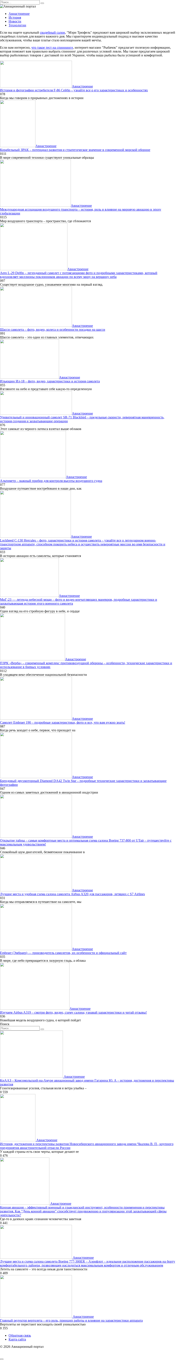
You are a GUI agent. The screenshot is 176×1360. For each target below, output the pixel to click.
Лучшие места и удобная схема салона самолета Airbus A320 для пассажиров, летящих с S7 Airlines (72, 894)
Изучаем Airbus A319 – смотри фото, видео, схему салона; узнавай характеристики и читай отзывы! (73, 1012)
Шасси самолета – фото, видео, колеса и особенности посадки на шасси (52, 329)
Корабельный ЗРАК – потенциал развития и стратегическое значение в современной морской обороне (75, 150)
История (15, 17)
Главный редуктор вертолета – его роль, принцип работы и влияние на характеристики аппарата (71, 1320)
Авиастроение (19, 13)
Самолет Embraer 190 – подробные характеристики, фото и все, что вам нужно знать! (62, 722)
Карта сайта (17, 1339)
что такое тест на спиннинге (52, 47)
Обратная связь (20, 1335)
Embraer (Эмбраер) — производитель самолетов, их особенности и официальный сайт (63, 953)
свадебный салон (52, 32)
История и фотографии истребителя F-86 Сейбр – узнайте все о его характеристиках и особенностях (74, 90)
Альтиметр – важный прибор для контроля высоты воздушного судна (51, 481)
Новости (15, 21)
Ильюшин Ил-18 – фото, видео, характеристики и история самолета (50, 381)
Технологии (17, 25)
